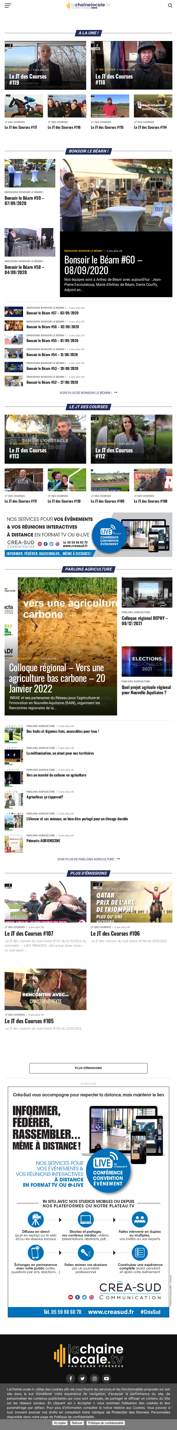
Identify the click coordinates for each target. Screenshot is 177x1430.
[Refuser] (171, 1406)
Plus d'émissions (88, 1068)
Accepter (60, 1423)
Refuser (77, 1423)
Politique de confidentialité (105, 1423)
